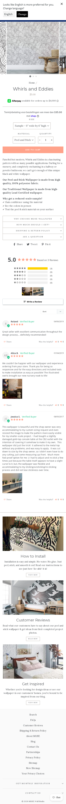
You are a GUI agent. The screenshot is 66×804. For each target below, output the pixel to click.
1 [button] (30, 76)
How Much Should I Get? (33, 224)
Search (33, 714)
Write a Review (34, 301)
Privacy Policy (33, 757)
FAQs (33, 720)
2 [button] (33, 76)
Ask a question (33, 237)
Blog (33, 741)
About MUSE (33, 736)
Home (32, 82)
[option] (33, 48)
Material (24, 133)
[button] (57, 341)
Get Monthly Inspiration (33, 783)
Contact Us (33, 746)
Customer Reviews (33, 725)
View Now (33, 575)
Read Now (33, 639)
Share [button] (9, 341)
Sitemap (33, 762)
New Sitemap (33, 768)
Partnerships (33, 752)
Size (32, 119)
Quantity (45, 133)
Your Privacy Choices (33, 773)
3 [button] (36, 76)
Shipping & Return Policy (33, 230)
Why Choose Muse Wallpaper (33, 219)
